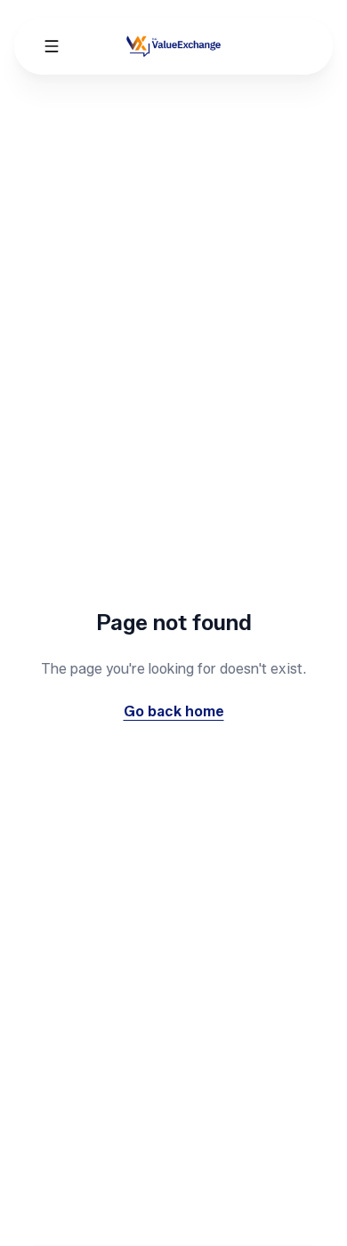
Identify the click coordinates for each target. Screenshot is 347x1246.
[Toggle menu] (51, 46)
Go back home (174, 711)
